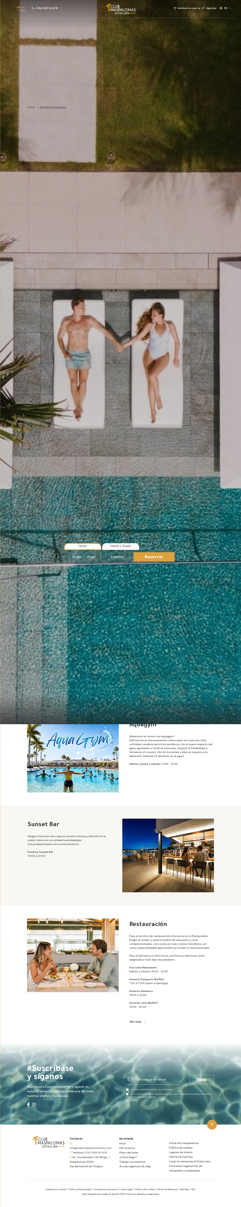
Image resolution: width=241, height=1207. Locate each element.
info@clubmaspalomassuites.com (91, 1148)
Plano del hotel (128, 1152)
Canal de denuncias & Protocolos (190, 1161)
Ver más (136, 1022)
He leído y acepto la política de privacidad (151, 1089)
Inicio (31, 107)
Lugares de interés (180, 1152)
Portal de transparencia (184, 1143)
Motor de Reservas (167, 1189)
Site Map (184, 1189)
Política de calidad (180, 1147)
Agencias (211, 8)
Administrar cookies (56, 1189)
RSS (193, 1189)
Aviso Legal (126, 1189)
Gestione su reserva (189, 8)
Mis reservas (127, 1148)
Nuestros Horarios (53, 107)
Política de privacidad (80, 1189)
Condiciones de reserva (106, 1189)
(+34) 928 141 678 (47, 8)
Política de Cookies (145, 1189)
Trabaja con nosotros (132, 1161)
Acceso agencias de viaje (135, 1166)
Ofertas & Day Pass (181, 1156)
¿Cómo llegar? (128, 1157)
